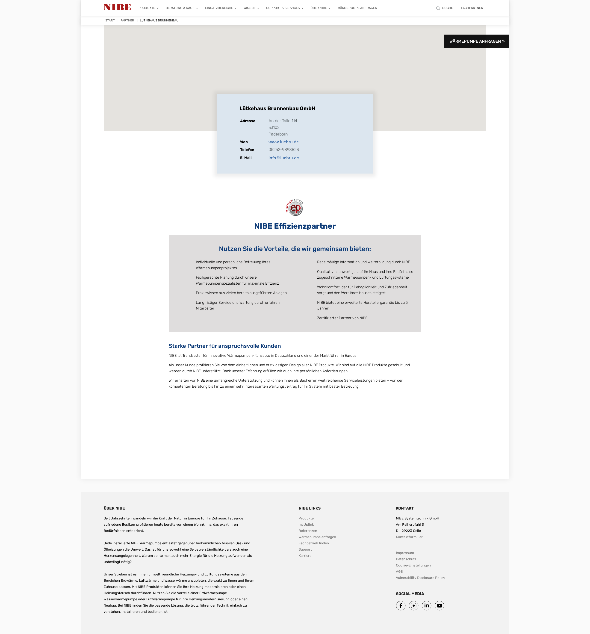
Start (110, 20)
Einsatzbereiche (219, 8)
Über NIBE (318, 8)
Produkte (147, 8)
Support (305, 549)
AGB (399, 571)
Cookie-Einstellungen (413, 565)
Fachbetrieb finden (314, 543)
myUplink (306, 524)
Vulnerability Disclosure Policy (420, 577)
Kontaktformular (409, 537)
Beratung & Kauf (180, 8)
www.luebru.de (283, 141)
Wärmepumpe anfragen (357, 8)
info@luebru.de (283, 157)
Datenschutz (406, 559)
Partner (127, 20)
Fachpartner (472, 8)
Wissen (250, 8)
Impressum (405, 553)
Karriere (305, 556)
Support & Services (283, 8)
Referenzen (308, 531)
